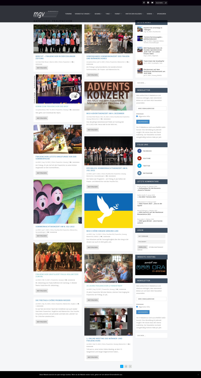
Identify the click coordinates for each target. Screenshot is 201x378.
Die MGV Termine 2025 (147, 197)
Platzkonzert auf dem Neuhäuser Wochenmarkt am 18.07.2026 (154, 71)
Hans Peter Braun (43, 62)
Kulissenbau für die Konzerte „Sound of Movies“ (148, 189)
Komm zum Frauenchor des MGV (52, 106)
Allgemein (156, 41)
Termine (68, 14)
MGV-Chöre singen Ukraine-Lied (102, 231)
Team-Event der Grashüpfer (154, 61)
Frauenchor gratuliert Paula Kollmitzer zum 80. (57, 275)
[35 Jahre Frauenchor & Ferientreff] (108, 268)
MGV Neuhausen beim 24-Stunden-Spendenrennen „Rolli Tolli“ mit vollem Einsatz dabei (153, 51)
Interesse (140, 114)
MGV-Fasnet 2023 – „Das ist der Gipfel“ (149, 204)
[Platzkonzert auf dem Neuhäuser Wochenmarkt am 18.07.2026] (140, 71)
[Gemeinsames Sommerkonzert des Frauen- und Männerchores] (108, 38)
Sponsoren (161, 14)
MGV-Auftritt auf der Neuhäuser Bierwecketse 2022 (150, 213)
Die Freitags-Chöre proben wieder (53, 300)
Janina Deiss (41, 110)
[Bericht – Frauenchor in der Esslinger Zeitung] (58, 38)
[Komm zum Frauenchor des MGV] (58, 88)
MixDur (96, 236)
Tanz (108, 14)
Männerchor (73, 230)
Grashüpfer (155, 63)
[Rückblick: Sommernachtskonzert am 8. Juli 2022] (108, 150)
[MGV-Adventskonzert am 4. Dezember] (108, 96)
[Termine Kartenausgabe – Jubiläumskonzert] (140, 38)
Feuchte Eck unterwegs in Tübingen (153, 29)
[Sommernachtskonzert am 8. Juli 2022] (58, 202)
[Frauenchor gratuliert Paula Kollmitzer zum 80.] (58, 256)
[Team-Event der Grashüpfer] (140, 62)
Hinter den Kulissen (134, 14)
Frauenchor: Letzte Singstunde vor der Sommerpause (56, 158)
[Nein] (198, 375)
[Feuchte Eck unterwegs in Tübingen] (140, 29)
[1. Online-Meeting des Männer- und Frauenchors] (108, 321)
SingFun (73, 304)
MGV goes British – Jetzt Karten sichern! (149, 222)
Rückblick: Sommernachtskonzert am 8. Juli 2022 (107, 169)
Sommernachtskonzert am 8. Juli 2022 (55, 227)
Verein (149, 14)
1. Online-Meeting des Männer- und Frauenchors (104, 340)
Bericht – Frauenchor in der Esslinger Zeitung (55, 57)
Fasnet (117, 14)
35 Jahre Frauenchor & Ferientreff (104, 286)
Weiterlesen (42, 68)
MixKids (159, 75)
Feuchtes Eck (58, 230)
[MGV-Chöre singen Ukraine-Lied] (108, 210)
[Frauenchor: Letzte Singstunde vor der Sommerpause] (58, 139)
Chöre (60, 62)
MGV (39, 162)
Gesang (97, 14)
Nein (136, 374)
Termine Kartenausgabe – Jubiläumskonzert (153, 38)
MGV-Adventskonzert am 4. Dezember (105, 113)
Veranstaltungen (82, 14)
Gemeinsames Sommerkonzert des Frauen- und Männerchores (108, 57)
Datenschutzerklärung (151, 374)
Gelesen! (128, 374)
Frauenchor (66, 62)
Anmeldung (142, 247)
